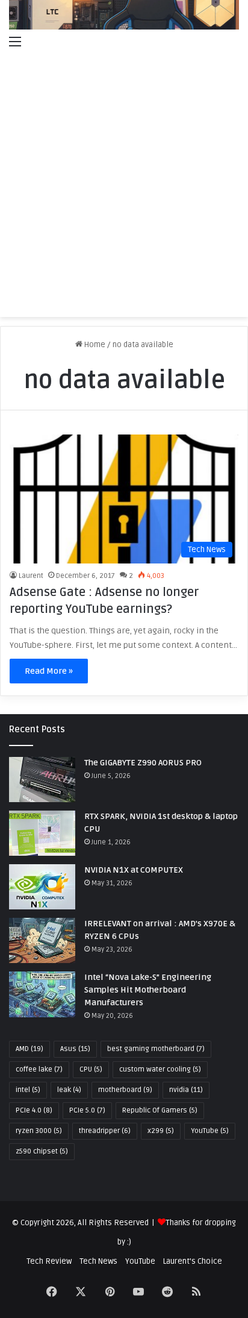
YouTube (210, 1130)
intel (28, 1089)
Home (93, 345)
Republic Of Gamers (159, 1110)
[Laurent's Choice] (124, 15)
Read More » (49, 671)
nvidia (186, 1089)
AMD (29, 1048)
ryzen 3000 (39, 1130)
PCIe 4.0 (34, 1110)
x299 (160, 1130)
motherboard (125, 1089)
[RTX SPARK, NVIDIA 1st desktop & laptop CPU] (42, 833)
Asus (75, 1048)
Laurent (31, 575)
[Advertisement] (124, 187)
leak (69, 1089)
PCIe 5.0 (87, 1110)
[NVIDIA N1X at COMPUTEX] (42, 886)
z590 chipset (42, 1151)
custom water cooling (160, 1069)
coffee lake (39, 1069)
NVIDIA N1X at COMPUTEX (133, 870)
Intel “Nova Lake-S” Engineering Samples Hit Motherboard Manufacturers (147, 990)
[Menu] (15, 42)
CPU (90, 1069)
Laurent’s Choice (192, 1261)
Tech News (98, 1261)
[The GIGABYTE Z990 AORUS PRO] (42, 779)
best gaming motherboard (156, 1048)
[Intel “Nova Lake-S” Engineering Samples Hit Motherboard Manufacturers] (42, 994)
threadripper (105, 1130)
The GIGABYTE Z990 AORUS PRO (143, 763)
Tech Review (49, 1261)
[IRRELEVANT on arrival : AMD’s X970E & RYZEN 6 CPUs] (42, 940)
